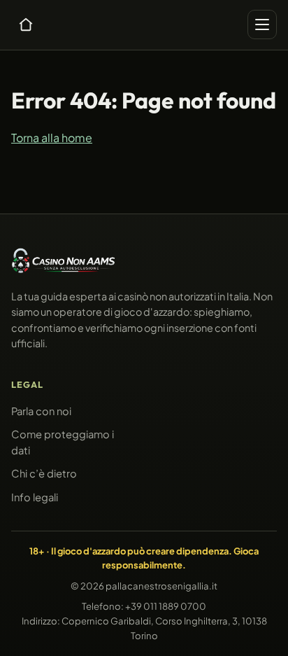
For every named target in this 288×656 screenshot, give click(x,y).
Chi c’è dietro (44, 473)
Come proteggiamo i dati (62, 442)
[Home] (26, 24)
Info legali (34, 497)
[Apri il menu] (262, 24)
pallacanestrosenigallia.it (161, 586)
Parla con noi (41, 411)
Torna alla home (51, 137)
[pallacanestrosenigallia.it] (63, 261)
